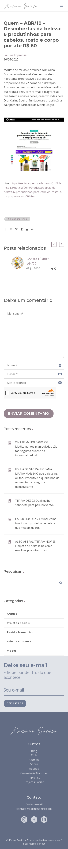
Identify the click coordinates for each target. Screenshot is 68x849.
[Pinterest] (16, 229)
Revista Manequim (20, 632)
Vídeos (12, 650)
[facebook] (34, 819)
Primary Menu (61, 5)
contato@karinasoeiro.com (34, 809)
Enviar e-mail (34, 804)
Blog (34, 751)
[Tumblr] (21, 229)
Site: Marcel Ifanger (34, 843)
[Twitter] (11, 229)
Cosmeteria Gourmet (34, 773)
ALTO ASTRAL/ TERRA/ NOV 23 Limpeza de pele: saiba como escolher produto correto (35, 546)
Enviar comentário (28, 414)
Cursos (34, 760)
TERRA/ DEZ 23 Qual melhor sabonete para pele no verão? (34, 503)
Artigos (12, 613)
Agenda (34, 769)
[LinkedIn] (26, 229)
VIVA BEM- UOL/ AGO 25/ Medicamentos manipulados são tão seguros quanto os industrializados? (36, 448)
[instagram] (24, 819)
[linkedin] (44, 819)
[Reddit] (32, 229)
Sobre (34, 764)
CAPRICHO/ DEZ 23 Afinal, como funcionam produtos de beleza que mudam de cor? (35, 523)
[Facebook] (6, 229)
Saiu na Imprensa (15, 55)
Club (34, 755)
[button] (53, 244)
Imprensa (34, 777)
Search (60, 583)
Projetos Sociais (18, 623)
